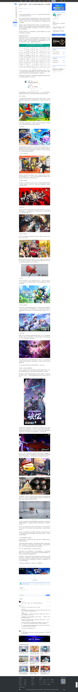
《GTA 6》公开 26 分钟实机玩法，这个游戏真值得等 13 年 (23, 663)
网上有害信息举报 (56, 689)
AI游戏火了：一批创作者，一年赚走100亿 (45, 653)
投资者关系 (20, 684)
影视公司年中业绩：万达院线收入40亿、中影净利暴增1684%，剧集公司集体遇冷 (59, 69)
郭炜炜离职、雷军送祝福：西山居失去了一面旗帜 (45, 663)
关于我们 (25, 681)
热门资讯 (32, 679)
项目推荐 (20, 681)
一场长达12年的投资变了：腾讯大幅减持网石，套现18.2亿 (59, 24)
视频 (16, 14)
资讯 (16, 11)
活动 (16, 17)
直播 (16, 12)
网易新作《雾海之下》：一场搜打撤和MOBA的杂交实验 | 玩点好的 (45, 673)
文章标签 (32, 683)
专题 (16, 15)
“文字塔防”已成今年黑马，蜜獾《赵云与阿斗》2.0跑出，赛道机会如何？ (34, 653)
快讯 (16, 9)
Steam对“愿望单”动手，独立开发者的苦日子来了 (34, 663)
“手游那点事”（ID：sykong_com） (30, 563)
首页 (16, 7)
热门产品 (32, 681)
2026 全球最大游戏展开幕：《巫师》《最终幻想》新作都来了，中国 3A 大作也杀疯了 (23, 673)
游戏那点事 (20, 8)
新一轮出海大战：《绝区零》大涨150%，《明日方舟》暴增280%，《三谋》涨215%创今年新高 (59, 31)
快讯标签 (32, 684)
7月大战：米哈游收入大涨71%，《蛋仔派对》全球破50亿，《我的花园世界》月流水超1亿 (59, 27)
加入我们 (25, 684)
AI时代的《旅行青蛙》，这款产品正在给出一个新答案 (34, 673)
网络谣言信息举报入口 (22, 687)
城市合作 (20, 679)
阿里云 (27, 689)
